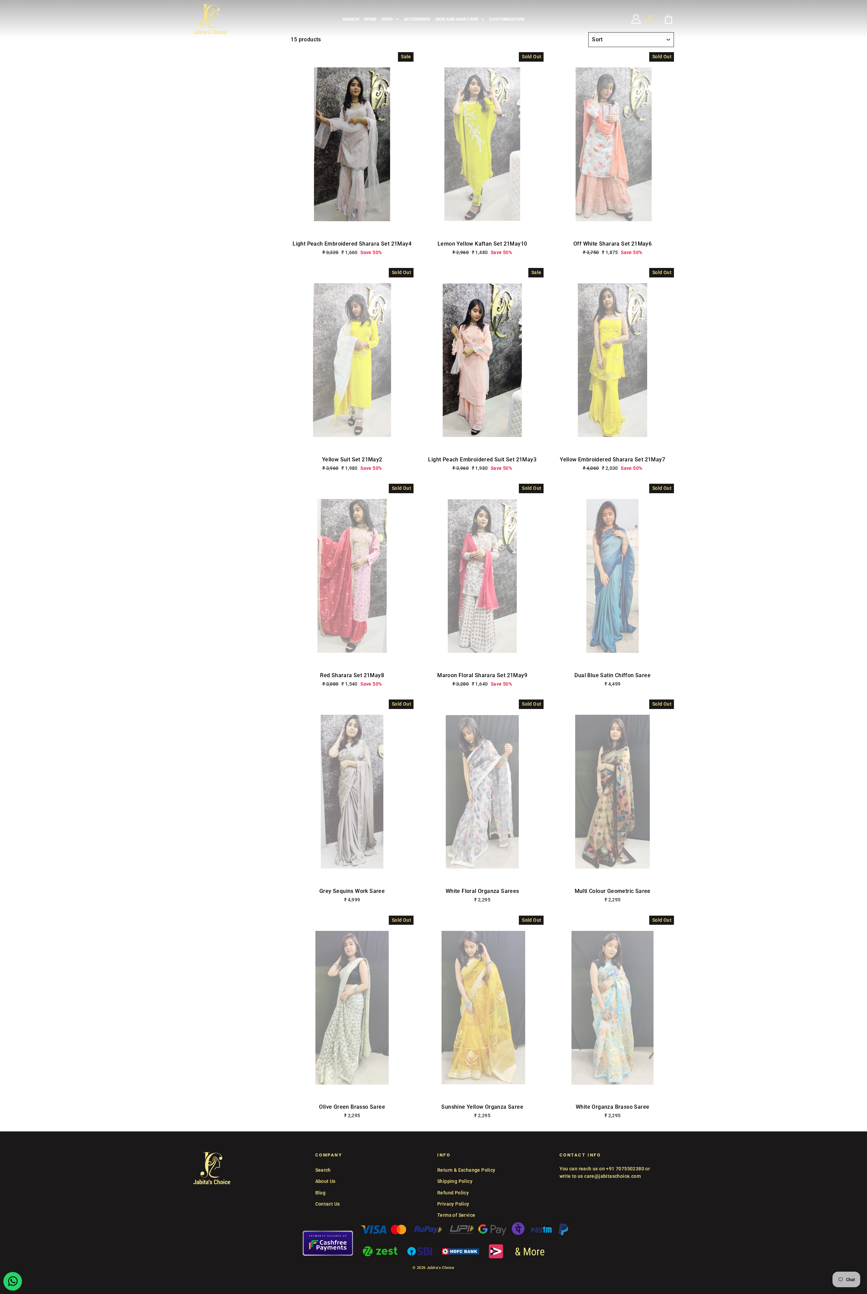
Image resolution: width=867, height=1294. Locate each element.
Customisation (506, 19)
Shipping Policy (454, 1181)
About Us (325, 1181)
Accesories (417, 19)
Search (350, 19)
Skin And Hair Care (457, 19)
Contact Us (327, 1204)
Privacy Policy (453, 1204)
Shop (387, 19)
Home (370, 19)
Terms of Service (456, 1215)
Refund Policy (453, 1192)
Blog (320, 1192)
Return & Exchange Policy (466, 1170)
